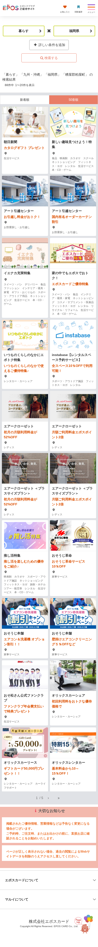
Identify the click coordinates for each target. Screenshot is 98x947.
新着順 (24, 100)
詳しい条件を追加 (51, 45)
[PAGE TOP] (84, 923)
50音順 (73, 100)
